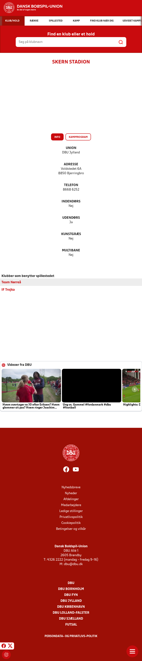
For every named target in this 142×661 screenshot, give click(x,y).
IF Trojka (8, 289)
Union (71, 148)
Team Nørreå (11, 282)
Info (57, 137)
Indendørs (71, 201)
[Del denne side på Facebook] (3, 646)
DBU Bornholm (71, 589)
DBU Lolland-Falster (71, 612)
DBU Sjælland (71, 618)
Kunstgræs (71, 234)
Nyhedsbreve (71, 487)
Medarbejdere (71, 505)
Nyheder (71, 493)
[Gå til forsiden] (31, 7)
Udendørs (71, 217)
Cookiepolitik (71, 523)
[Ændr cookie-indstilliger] (6, 654)
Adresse (71, 164)
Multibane (71, 250)
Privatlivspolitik (71, 517)
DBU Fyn (71, 595)
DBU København (71, 606)
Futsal (71, 624)
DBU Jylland (71, 601)
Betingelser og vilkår (71, 529)
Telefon (71, 185)
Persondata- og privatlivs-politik (71, 636)
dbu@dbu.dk (73, 564)
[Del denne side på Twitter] (10, 646)
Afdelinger (71, 499)
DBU (71, 583)
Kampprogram (78, 137)
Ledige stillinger (71, 511)
